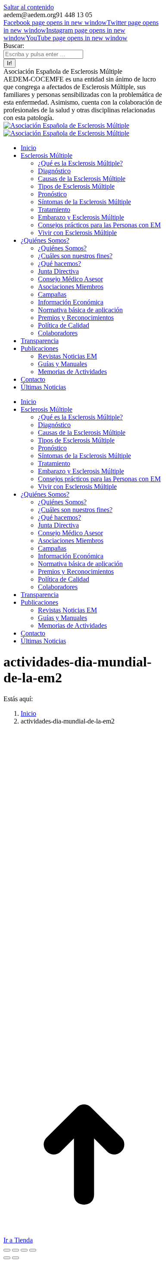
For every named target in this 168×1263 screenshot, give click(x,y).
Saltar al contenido (28, 7)
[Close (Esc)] (6, 1250)
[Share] (15, 1250)
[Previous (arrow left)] (6, 1258)
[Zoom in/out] (32, 1250)
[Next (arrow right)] (15, 1258)
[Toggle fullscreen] (24, 1250)
